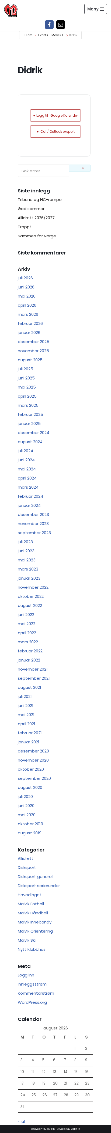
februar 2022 (30, 651)
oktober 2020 (31, 769)
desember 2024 (33, 432)
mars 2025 (28, 405)
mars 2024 (28, 487)
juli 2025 (25, 369)
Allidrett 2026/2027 (36, 217)
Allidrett (25, 858)
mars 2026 (28, 314)
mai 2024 (27, 469)
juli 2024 (25, 451)
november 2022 (33, 587)
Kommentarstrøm (36, 993)
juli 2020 (25, 796)
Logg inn (26, 975)
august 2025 (30, 360)
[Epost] (60, 24)
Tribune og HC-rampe (40, 199)
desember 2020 (33, 751)
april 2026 (27, 305)
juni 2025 (26, 378)
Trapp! (24, 227)
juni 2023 (26, 551)
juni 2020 (26, 805)
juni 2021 (25, 705)
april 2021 (26, 724)
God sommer (31, 208)
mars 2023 (28, 569)
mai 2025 (27, 387)
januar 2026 (29, 332)
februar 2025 (30, 414)
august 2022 (30, 605)
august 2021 (29, 687)
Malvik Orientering (35, 931)
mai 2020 (27, 815)
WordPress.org (32, 1002)
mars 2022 (28, 642)
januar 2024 (29, 505)
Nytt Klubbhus (32, 949)
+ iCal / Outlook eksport (55, 131)
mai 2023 (27, 560)
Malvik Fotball (31, 904)
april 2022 (27, 633)
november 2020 (33, 760)
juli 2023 (25, 542)
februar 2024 (30, 496)
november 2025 (33, 350)
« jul (21, 1121)
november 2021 (33, 669)
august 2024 (30, 441)
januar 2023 (29, 578)
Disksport (27, 867)
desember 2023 (33, 514)
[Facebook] (49, 24)
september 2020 (34, 778)
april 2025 (27, 396)
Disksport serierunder (39, 885)
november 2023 (33, 523)
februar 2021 (30, 733)
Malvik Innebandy (34, 922)
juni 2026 (26, 287)
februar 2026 (30, 323)
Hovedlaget (29, 895)
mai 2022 (26, 623)
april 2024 (27, 478)
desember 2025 (33, 341)
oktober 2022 (31, 596)
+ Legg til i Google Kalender (55, 115)
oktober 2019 (30, 824)
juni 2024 (26, 460)
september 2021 (34, 678)
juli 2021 (25, 696)
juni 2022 (26, 614)
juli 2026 (25, 278)
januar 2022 (29, 660)
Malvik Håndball (33, 913)
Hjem (28, 35)
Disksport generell (35, 876)
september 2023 (34, 532)
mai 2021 (26, 714)
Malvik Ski (27, 940)
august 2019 (29, 833)
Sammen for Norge (37, 236)
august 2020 (30, 787)
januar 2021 (28, 742)
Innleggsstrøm (32, 984)
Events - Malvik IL (51, 35)
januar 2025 (29, 423)
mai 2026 (27, 296)
